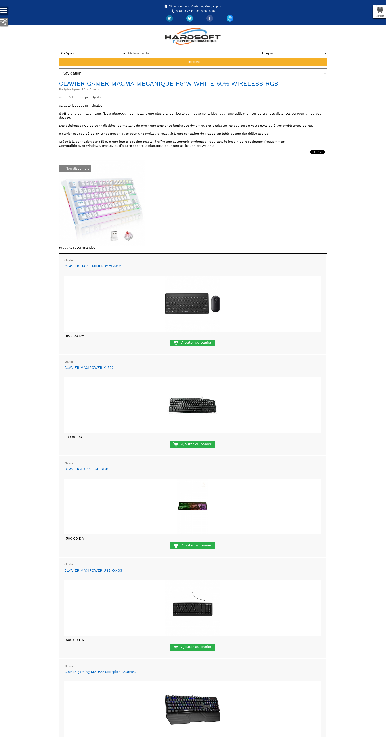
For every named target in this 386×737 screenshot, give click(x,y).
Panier (379, 15)
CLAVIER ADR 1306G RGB (86, 469)
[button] (140, 164)
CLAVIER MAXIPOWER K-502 (89, 367)
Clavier (68, 260)
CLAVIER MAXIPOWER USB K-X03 (93, 570)
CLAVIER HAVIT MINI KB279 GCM (93, 266)
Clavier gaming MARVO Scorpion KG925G (100, 672)
